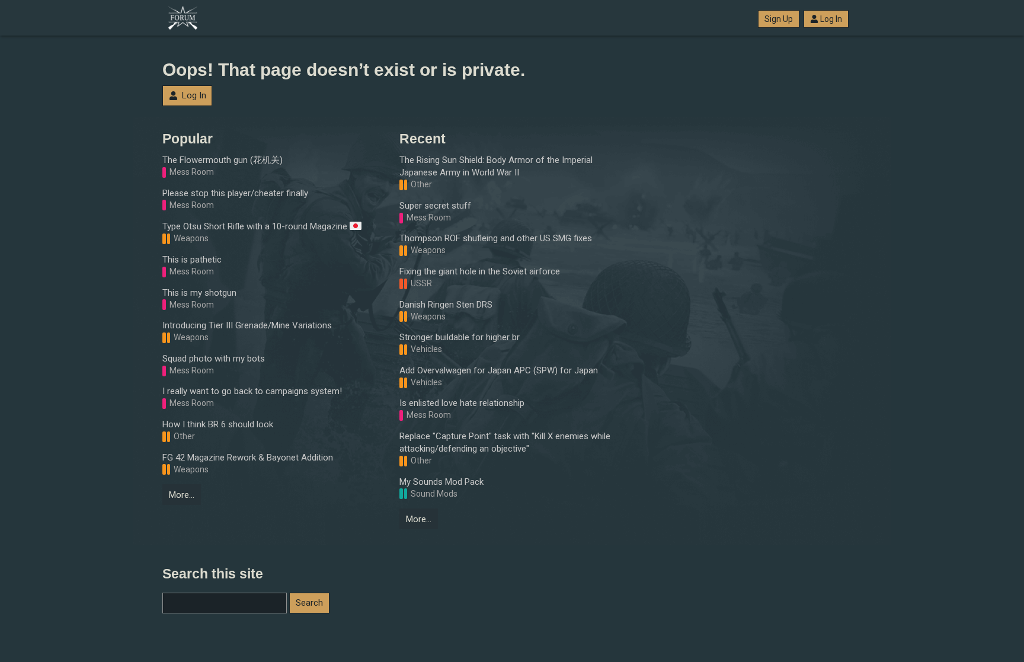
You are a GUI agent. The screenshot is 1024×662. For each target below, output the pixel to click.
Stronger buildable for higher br (459, 337)
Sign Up (778, 19)
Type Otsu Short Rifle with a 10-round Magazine (256, 226)
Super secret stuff (435, 205)
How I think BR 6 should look (217, 424)
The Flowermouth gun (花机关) (222, 160)
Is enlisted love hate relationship (461, 403)
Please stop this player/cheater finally (235, 193)
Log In (831, 19)
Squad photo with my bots (213, 358)
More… (181, 495)
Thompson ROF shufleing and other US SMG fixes (495, 238)
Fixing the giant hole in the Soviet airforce (479, 271)
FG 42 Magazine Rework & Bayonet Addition (247, 457)
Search (309, 602)
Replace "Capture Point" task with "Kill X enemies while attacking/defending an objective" (504, 442)
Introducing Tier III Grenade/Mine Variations (247, 325)
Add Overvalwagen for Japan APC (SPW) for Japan (498, 370)
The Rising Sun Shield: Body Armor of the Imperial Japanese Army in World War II (496, 166)
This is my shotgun (199, 292)
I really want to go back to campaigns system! (252, 391)
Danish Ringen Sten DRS (445, 304)
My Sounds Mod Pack (441, 481)
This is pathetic (192, 259)
